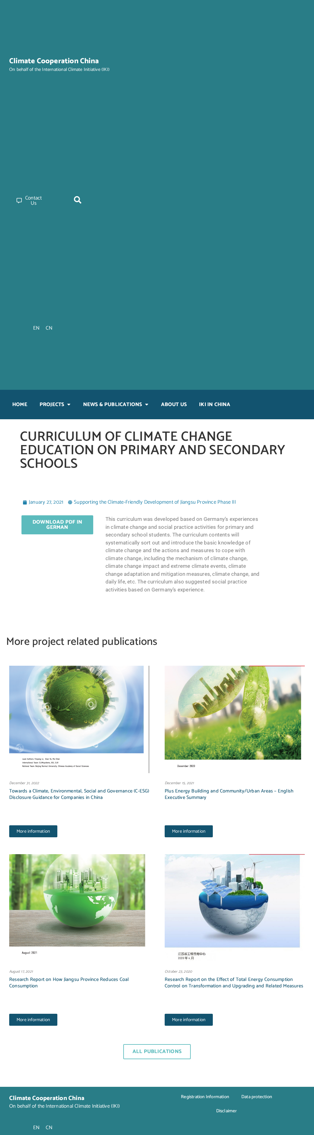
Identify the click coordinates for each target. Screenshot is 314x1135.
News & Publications (112, 404)
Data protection (256, 1097)
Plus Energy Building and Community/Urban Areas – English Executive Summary (229, 794)
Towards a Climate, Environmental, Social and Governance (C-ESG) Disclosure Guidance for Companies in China (79, 794)
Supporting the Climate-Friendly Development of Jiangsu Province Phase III (155, 502)
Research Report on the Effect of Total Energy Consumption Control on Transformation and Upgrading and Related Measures (234, 982)
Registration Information (205, 1097)
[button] (77, 199)
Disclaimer (226, 1111)
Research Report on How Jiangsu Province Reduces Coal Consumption (69, 982)
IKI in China (214, 404)
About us (174, 404)
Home (19, 404)
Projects (52, 404)
